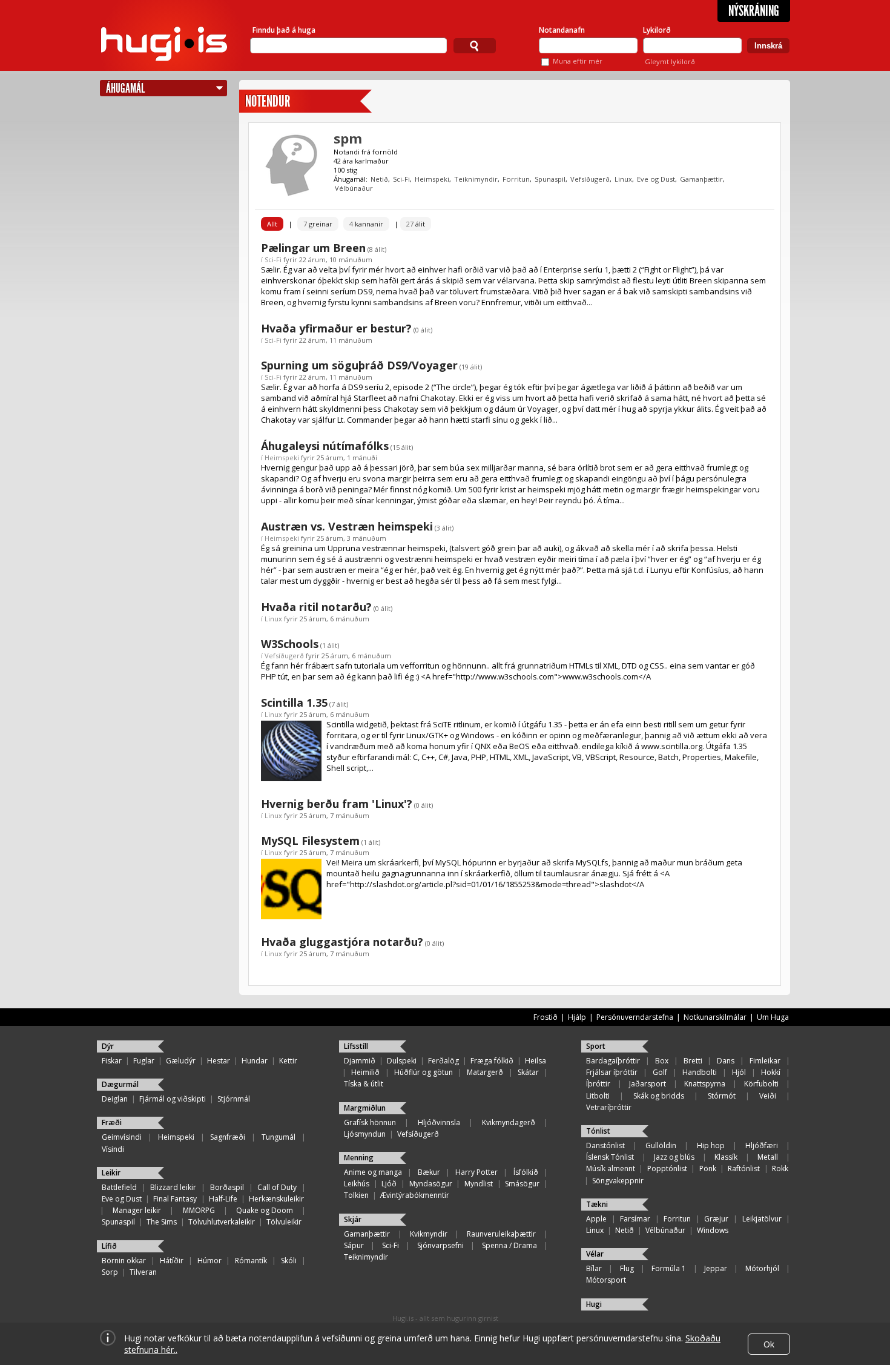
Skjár (352, 1219)
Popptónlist (667, 1168)
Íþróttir (598, 1084)
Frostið (545, 1017)
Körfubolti (761, 1084)
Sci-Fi (401, 178)
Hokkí (770, 1072)
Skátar (528, 1072)
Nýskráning (753, 10)
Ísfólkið (525, 1172)
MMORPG (199, 1210)
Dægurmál (120, 1084)
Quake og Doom (264, 1210)
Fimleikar (765, 1061)
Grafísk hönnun (370, 1122)
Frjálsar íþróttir (612, 1072)
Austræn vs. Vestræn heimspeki (347, 526)
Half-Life (223, 1199)
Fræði (112, 1122)
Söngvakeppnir (618, 1180)
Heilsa (535, 1061)
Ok (768, 1344)
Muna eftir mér (577, 60)
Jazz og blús (674, 1157)
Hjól (739, 1072)
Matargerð (485, 1072)
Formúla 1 (668, 1268)
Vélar (595, 1254)
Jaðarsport (647, 1084)
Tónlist (598, 1131)
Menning (359, 1157)
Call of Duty (277, 1187)
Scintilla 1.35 (294, 702)
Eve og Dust (656, 178)
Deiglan (115, 1099)
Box (661, 1061)
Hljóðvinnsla (439, 1122)
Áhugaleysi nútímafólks (325, 445)
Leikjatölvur (762, 1219)
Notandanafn (562, 30)
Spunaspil (550, 178)
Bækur (429, 1172)
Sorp (110, 1272)
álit (415, 223)
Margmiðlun (365, 1108)
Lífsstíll (356, 1046)
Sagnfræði (227, 1137)
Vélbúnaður (354, 188)
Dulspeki (402, 1061)
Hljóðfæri (761, 1145)
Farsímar (635, 1219)
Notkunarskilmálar (715, 1017)
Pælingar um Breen (313, 247)
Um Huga (773, 1017)
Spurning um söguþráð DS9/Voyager (359, 365)
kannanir (366, 223)
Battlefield (119, 1187)
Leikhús (356, 1183)
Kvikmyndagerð (508, 1122)
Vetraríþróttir (608, 1107)
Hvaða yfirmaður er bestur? (336, 328)
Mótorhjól (762, 1268)
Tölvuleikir (284, 1222)
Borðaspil (227, 1187)
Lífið (109, 1246)
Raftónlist (744, 1168)
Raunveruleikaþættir (501, 1234)
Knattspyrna (704, 1084)
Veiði (767, 1096)
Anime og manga (373, 1172)
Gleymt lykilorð (670, 61)
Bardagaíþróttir (613, 1061)
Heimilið (365, 1072)
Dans (725, 1061)
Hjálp (577, 1017)
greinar (317, 223)
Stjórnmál (233, 1099)
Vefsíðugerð (590, 178)
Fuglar (143, 1061)
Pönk (707, 1168)
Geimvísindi (122, 1137)
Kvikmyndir (428, 1234)
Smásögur (522, 1183)
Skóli (289, 1260)
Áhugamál (125, 88)
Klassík (725, 1157)
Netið (379, 178)
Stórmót (722, 1096)
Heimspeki (432, 178)
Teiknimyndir (476, 178)
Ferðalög (443, 1061)
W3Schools (289, 643)
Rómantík (251, 1260)
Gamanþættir (701, 178)
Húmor (209, 1260)
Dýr (108, 1046)
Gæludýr (181, 1061)
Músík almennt (610, 1168)
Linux (623, 178)
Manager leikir (137, 1210)
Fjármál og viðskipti (172, 1099)
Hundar (255, 1061)
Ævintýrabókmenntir (414, 1195)
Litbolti (598, 1096)
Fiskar (112, 1061)
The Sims (162, 1222)
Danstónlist (605, 1145)
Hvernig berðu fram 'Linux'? (336, 803)
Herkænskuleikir (276, 1199)
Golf (660, 1072)
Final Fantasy (175, 1199)
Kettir (288, 1061)
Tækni (597, 1204)
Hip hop (711, 1145)
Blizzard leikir (173, 1187)
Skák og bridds (658, 1096)
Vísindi (113, 1149)
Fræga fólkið (491, 1061)
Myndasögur (430, 1183)
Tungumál (278, 1137)
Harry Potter (476, 1172)
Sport (595, 1046)
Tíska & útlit (363, 1084)
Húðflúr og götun (423, 1072)
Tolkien (356, 1195)
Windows (712, 1230)
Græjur (716, 1219)
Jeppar (715, 1268)
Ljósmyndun (365, 1134)
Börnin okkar (124, 1260)
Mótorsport (606, 1280)
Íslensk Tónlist (610, 1157)
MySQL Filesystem (310, 840)
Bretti (693, 1061)
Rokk (780, 1168)
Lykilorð (657, 30)
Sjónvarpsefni (440, 1245)
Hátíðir (171, 1260)
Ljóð (389, 1183)
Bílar (594, 1268)
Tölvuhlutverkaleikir (221, 1222)
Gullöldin (660, 1145)
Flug (627, 1268)
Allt (272, 223)
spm (348, 138)
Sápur (354, 1245)
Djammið (359, 1061)
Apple (596, 1219)
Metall (767, 1157)
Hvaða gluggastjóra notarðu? (342, 941)
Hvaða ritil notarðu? (316, 607)
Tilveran (143, 1272)
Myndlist (478, 1183)
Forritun (516, 178)
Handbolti (699, 1072)
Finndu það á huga (283, 30)
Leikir (111, 1173)
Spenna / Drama (509, 1245)
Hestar (218, 1061)
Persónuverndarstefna (634, 1017)
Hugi (594, 1304)
